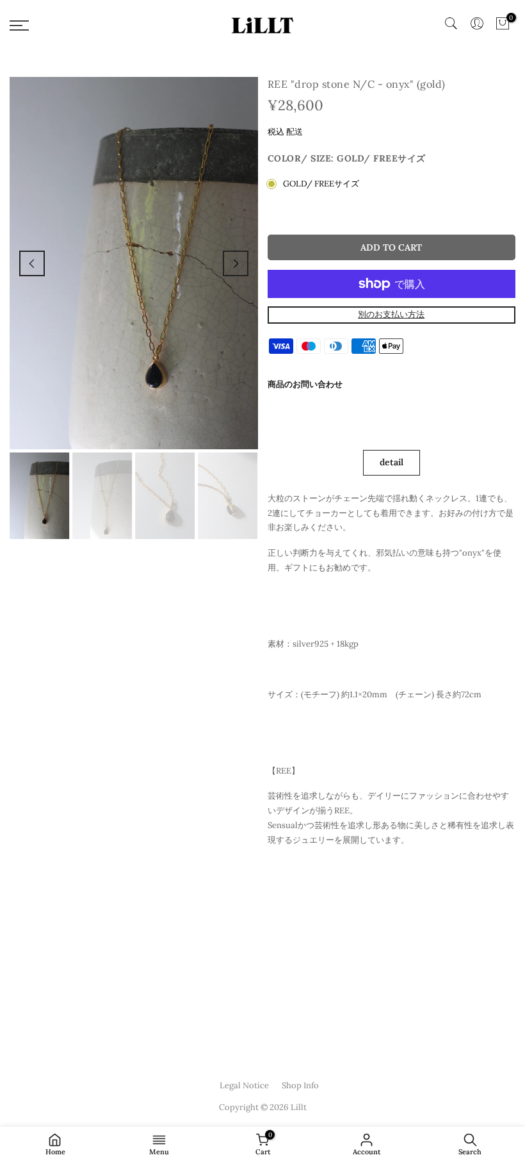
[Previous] (32, 263)
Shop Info (300, 1085)
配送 (294, 131)
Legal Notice (244, 1085)
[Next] (235, 263)
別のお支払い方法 (391, 314)
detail (391, 462)
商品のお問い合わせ (305, 384)
